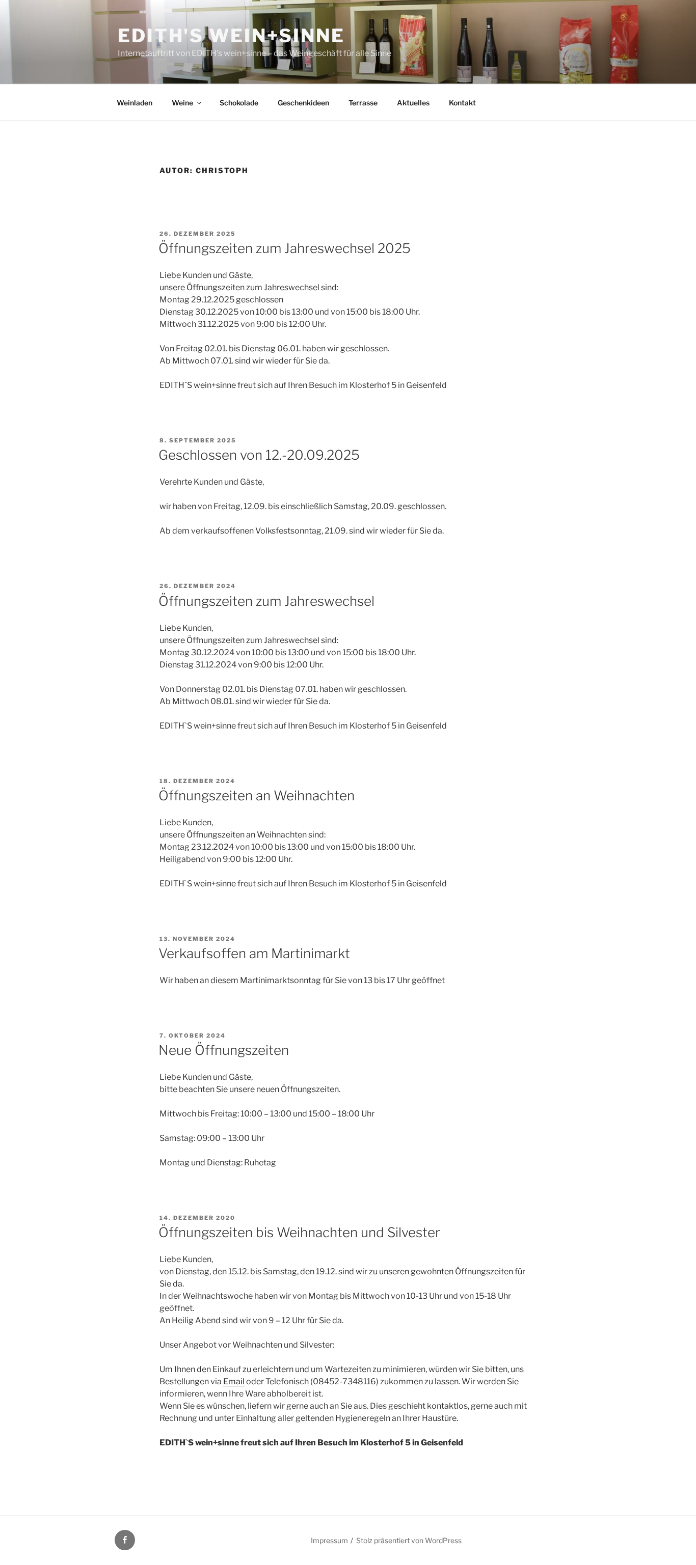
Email (234, 1381)
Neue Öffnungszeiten (223, 1050)
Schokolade (239, 102)
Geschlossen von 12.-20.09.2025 (259, 455)
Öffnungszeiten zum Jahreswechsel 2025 (284, 248)
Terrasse (363, 102)
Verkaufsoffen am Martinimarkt (254, 953)
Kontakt (462, 102)
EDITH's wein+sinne (231, 35)
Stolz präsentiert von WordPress (409, 1540)
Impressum (329, 1540)
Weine (182, 102)
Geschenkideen (303, 102)
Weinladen (134, 102)
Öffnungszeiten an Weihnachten (256, 795)
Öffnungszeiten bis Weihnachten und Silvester (299, 1232)
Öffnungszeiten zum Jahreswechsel (266, 601)
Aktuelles (413, 102)
